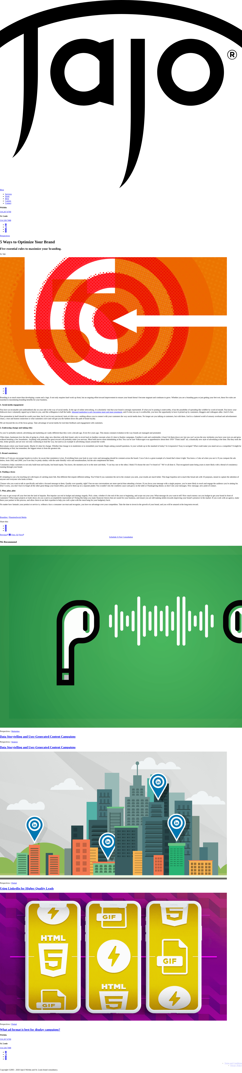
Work (7, 196)
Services (8, 194)
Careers (8, 201)
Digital (14, 883)
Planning (12, 517)
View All (14, 535)
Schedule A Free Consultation (121, 537)
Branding (4, 517)
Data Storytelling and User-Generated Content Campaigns (37, 736)
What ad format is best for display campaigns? (30, 1029)
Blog (2, 190)
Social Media (21, 517)
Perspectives (5, 236)
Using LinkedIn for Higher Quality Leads (27, 888)
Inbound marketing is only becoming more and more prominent (97, 412)
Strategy (14, 742)
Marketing (15, 731)
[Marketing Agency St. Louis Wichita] (121, 187)
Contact (8, 203)
